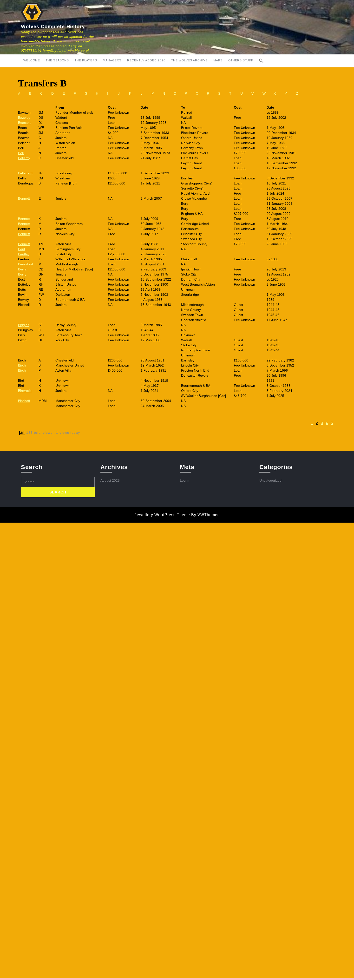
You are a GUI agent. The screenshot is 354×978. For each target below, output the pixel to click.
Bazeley (24, 117)
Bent (21, 249)
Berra (22, 269)
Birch (22, 365)
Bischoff (24, 401)
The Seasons (57, 60)
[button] (261, 61)
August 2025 (110, 480)
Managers (112, 60)
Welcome (31, 60)
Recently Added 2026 (146, 60)
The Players (86, 60)
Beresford (25, 264)
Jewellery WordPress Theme (162, 515)
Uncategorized (270, 480)
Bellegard (25, 173)
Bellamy (24, 158)
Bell (21, 153)
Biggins (23, 325)
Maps (218, 60)
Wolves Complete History (53, 26)
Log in (184, 480)
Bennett (24, 198)
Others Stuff (240, 60)
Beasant (24, 123)
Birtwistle (25, 391)
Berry (22, 274)
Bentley (23, 254)
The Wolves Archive (189, 60)
